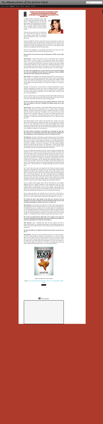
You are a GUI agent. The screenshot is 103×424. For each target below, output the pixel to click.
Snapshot (27, 6)
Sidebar (22, 6)
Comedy (33, 281)
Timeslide (33, 6)
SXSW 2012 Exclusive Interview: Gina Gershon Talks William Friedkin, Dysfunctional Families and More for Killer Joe (44, 14)
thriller (43, 282)
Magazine (12, 6)
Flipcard (7, 6)
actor (29, 281)
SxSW (61, 281)
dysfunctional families (41, 281)
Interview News (56, 281)
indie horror (49, 281)
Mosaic (17, 6)
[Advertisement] (72, 35)
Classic (2, 6)
